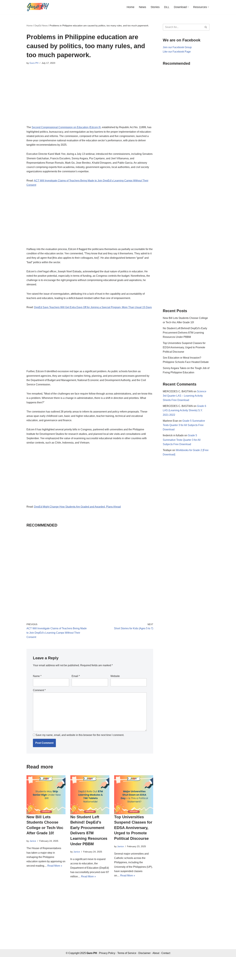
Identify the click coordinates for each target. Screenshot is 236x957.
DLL (166, 7)
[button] (188, 7)
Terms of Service (126, 953)
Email (76, 676)
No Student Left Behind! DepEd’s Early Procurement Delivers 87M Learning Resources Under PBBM (185, 332)
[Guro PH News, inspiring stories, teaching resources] (37, 7)
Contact (165, 953)
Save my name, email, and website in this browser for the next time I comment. (80, 735)
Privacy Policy (107, 953)
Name (37, 676)
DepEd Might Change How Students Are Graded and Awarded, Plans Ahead (77, 506)
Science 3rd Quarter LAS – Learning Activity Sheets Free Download (184, 395)
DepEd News (41, 25)
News (142, 7)
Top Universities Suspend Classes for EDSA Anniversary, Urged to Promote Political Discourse (133, 828)
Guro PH (34, 63)
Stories (155, 7)
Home (130, 7)
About (156, 953)
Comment (39, 690)
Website (115, 676)
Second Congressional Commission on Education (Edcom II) (66, 127)
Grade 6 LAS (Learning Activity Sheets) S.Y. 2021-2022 (184, 410)
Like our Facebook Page (177, 51)
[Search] (206, 27)
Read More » (54, 865)
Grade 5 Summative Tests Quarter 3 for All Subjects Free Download (184, 425)
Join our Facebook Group (177, 47)
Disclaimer (144, 953)
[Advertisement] (89, 97)
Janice (33, 841)
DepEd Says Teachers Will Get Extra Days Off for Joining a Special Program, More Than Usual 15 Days (93, 307)
